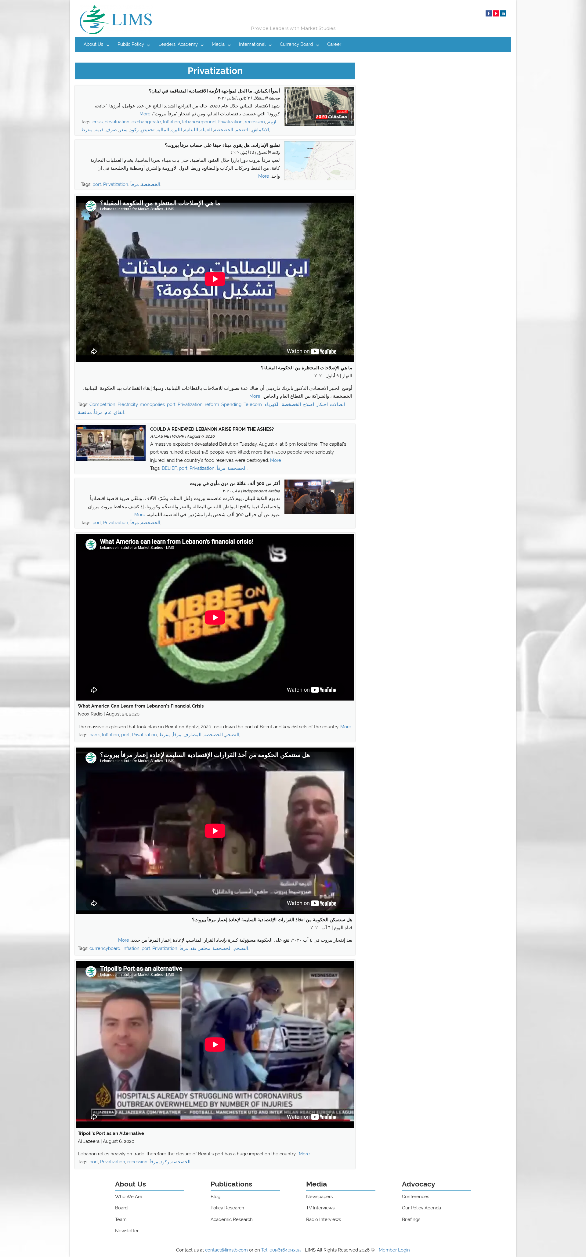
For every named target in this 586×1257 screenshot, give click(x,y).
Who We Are (128, 1196)
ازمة (272, 122)
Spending (231, 404)
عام (108, 412)
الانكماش (260, 129)
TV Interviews (320, 1208)
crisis (97, 122)
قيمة (99, 129)
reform (212, 404)
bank (94, 734)
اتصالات (337, 404)
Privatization (230, 122)
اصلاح (308, 404)
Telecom (253, 404)
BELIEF (169, 468)
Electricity (128, 404)
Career (334, 44)
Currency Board (296, 44)
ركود (134, 129)
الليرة (176, 129)
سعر (123, 129)
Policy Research (227, 1208)
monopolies (152, 404)
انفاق (119, 412)
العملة (206, 129)
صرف (111, 129)
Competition (102, 404)
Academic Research (232, 1219)
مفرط (86, 129)
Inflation (171, 122)
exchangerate (146, 122)
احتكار (322, 404)
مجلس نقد (200, 948)
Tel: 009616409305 (281, 1250)
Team (121, 1219)
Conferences (415, 1196)
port (96, 184)
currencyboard (104, 948)
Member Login (394, 1250)
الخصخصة (223, 129)
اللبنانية (191, 129)
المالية (163, 129)
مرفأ (134, 184)
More (144, 114)
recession (255, 122)
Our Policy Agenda (421, 1208)
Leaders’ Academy (178, 44)
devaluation (117, 122)
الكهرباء (272, 404)
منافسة (85, 412)
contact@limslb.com (226, 1250)
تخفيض (147, 129)
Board (121, 1208)
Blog (215, 1196)
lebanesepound (198, 122)
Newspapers (319, 1196)
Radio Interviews (323, 1219)
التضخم (242, 129)
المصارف (192, 734)
